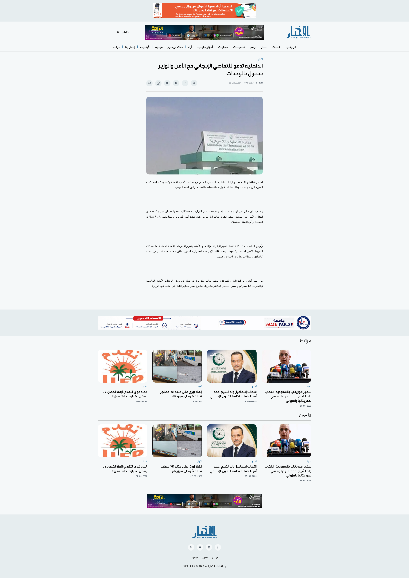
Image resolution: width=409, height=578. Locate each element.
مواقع (116, 47)
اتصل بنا (204, 557)
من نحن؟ (214, 557)
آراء (190, 47)
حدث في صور (175, 47)
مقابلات (223, 47)
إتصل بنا (130, 47)
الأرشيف (145, 47)
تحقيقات (239, 47)
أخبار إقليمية (205, 47)
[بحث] (118, 32)
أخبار (264, 47)
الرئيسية (291, 47)
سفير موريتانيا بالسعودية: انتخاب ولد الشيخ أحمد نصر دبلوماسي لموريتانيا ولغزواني (288, 396)
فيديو (159, 47)
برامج (253, 47)
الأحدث (276, 47)
